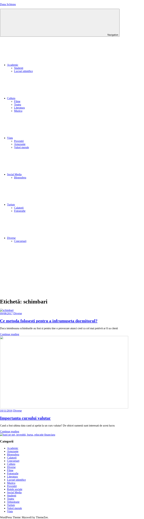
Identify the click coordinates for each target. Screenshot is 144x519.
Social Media (14, 174)
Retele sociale (14, 489)
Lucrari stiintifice (23, 71)
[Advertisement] (72, 270)
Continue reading (9, 334)
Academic (12, 64)
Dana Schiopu (8, 4)
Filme (17, 101)
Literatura (19, 107)
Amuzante (19, 144)
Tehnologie (13, 501)
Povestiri (19, 141)
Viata (10, 137)
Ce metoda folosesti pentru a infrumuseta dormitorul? (48, 321)
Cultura (11, 98)
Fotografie (19, 210)
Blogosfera (20, 177)
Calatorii (19, 207)
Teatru (17, 104)
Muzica (18, 110)
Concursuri (20, 241)
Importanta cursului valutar (25, 418)
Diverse (11, 237)
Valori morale (21, 147)
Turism (11, 204)
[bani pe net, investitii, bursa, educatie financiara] (27, 434)
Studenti (18, 68)
